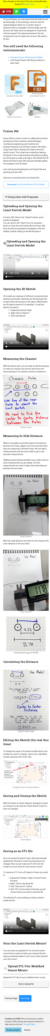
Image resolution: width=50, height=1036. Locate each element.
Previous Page (11, 998)
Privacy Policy (29, 1024)
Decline (27, 1029)
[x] (47, 7)
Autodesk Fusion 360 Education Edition (26, 57)
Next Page (25, 998)
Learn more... (29, 4)
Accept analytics (13, 1029)
